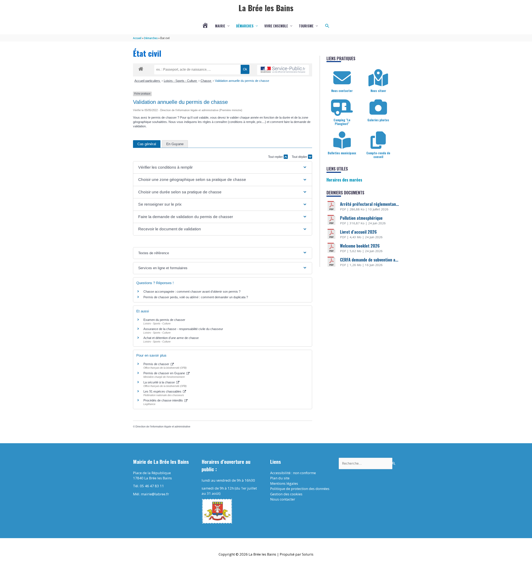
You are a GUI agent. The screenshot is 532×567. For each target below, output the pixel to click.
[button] (327, 26)
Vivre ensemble (276, 25)
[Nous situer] (378, 78)
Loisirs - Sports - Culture (181, 80)
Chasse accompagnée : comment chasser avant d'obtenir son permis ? (191, 291)
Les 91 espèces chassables (162, 391)
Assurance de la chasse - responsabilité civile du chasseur (183, 329)
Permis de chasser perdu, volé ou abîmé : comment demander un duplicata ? (195, 297)
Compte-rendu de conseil (378, 155)
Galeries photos (378, 120)
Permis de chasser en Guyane (164, 373)
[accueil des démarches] (140, 68)
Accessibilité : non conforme (293, 472)
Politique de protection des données (299, 488)
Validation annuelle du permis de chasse (242, 80)
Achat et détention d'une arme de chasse (171, 338)
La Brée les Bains (266, 8)
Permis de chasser (156, 364)
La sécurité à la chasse (159, 382)
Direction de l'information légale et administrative (162, 426)
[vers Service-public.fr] (283, 70)
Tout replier (276, 156)
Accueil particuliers (147, 80)
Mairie (220, 25)
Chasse (206, 80)
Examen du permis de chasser (164, 320)
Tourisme (306, 25)
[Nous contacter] (342, 78)
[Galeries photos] (378, 107)
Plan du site (279, 478)
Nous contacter (342, 90)
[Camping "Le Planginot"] (342, 107)
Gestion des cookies (286, 494)
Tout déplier (300, 156)
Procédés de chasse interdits (163, 400)
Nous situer (378, 90)
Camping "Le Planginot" (342, 122)
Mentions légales (284, 483)
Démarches (245, 25)
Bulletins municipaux (342, 153)
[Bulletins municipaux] (342, 140)
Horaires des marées (344, 180)
